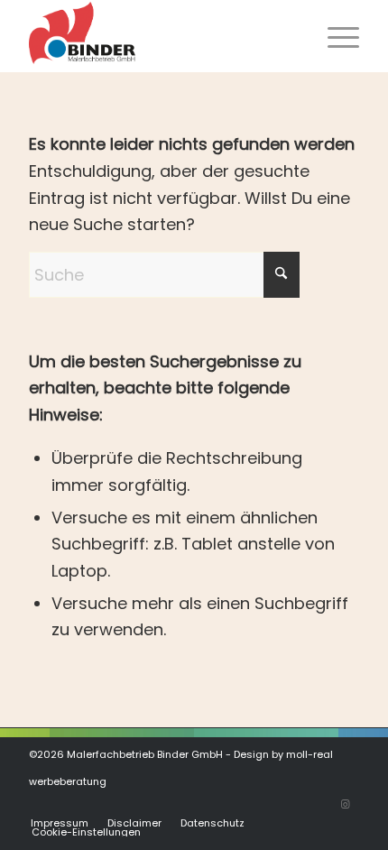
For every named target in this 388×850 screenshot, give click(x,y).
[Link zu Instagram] (345, 804)
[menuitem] (334, 36)
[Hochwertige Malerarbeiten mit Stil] (160, 36)
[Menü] (334, 36)
